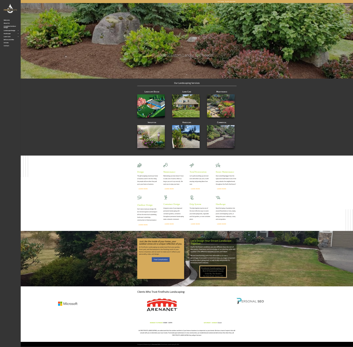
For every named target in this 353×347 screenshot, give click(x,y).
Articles (6, 43)
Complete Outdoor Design (10, 26)
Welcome (7, 20)
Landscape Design (9, 30)
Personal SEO (156, 344)
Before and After (9, 39)
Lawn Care (7, 36)
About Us (7, 23)
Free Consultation (161, 259)
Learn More (143, 189)
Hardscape (7, 33)
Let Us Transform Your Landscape (187, 55)
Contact (6, 46)
